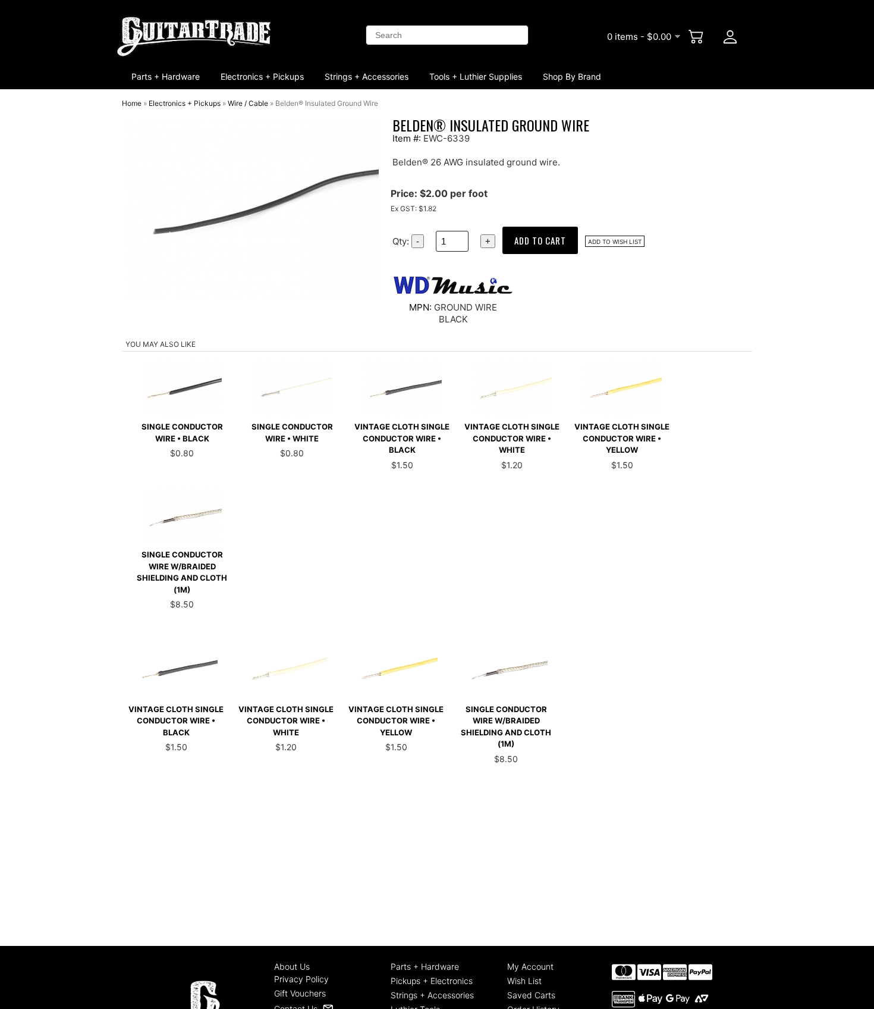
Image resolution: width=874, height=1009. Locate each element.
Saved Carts (531, 995)
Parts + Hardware (165, 76)
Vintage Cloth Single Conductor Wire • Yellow (621, 438)
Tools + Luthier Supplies (475, 76)
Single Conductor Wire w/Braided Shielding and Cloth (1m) (182, 572)
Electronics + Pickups (262, 76)
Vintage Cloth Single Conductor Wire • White (511, 438)
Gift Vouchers (300, 993)
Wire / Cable (248, 103)
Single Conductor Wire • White (292, 432)
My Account (530, 966)
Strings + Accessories (366, 76)
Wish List (524, 981)
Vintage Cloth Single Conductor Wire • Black (401, 438)
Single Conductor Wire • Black (182, 432)
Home (132, 103)
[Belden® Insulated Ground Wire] (252, 296)
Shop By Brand (572, 76)
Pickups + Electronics (432, 981)
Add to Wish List (615, 241)
